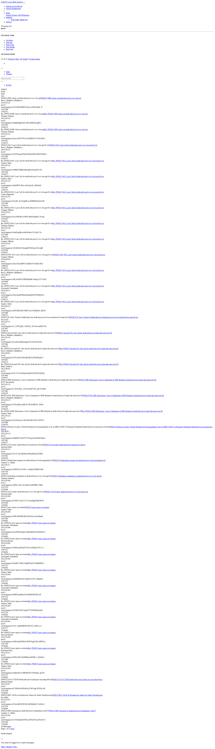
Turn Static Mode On (19, 20)
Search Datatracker (13, 8)
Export (8, 85)
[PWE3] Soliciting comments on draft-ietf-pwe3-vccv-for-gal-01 (76, 476)
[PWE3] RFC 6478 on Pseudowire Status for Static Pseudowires (77, 695)
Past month (10, 47)
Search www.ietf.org (14, 6)
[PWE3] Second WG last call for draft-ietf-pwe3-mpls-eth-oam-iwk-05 (84, 333)
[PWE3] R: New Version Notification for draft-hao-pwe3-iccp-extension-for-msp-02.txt (104, 317)
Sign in (9, 22)
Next (12, 729)
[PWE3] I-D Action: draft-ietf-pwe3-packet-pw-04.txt (64, 445)
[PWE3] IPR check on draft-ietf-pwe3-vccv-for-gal (61, 98)
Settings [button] (9, 17)
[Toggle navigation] (24, 2)
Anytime (9, 40)
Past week (10, 45)
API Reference (23, 15)
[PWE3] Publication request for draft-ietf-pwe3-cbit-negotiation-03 (79, 460)
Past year (9, 49)
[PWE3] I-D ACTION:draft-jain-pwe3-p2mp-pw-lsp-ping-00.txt (77, 679)
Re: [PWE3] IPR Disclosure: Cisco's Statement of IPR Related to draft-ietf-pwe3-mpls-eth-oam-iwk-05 (122, 411)
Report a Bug (13, 59)
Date (8, 72)
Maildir (9, 747)
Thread (9, 74)
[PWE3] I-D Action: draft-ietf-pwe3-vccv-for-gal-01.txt (66, 492)
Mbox (3, 747)
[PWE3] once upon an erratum (37, 507)
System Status (34, 59)
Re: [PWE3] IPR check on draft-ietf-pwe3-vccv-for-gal (66, 114)
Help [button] (8, 13)
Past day (9, 42)
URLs (14, 747)
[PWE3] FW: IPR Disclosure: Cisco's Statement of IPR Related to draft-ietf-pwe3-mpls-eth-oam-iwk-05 (123, 395)
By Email (24, 59)
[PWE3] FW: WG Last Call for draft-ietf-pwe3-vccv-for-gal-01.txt (79, 255)
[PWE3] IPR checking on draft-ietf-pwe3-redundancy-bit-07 (72, 711)
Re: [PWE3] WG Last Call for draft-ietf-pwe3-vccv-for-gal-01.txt (78, 161)
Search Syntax (11, 15)
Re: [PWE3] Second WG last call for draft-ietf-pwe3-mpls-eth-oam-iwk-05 (89, 349)
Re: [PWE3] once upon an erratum (41, 523)
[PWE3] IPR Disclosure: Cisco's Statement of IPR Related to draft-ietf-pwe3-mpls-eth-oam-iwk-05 (117, 380)
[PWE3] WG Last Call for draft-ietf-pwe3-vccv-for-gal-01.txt (73, 145)
